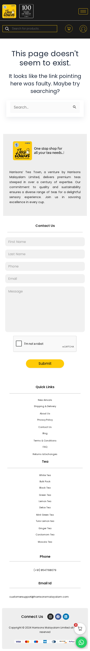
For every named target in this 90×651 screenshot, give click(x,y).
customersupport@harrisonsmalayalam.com (39, 597)
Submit (45, 363)
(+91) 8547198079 (45, 570)
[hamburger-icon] (83, 11)
